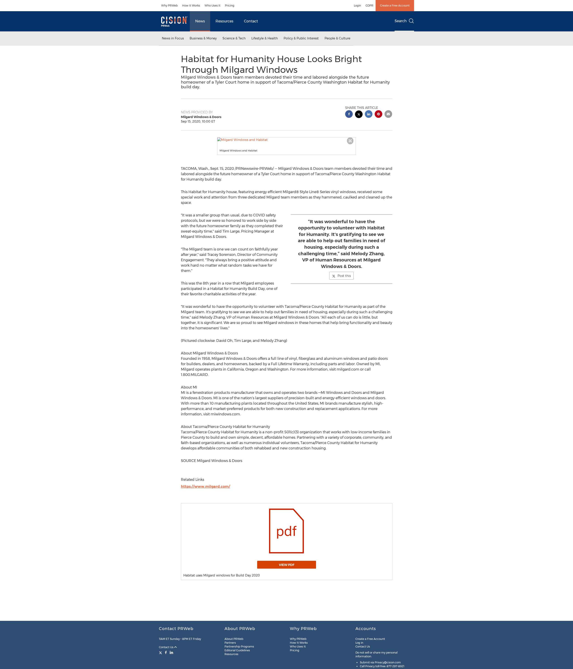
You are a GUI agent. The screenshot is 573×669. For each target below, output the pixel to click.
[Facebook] (166, 652)
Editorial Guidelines (237, 650)
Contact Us (166, 647)
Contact (251, 21)
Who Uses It (212, 5)
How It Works (191, 5)
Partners (230, 642)
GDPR (369, 5)
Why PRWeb (169, 5)
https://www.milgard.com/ (205, 486)
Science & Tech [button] (234, 38)
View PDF (286, 565)
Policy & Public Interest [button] (301, 38)
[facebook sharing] (349, 114)
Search (401, 21)
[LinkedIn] (171, 652)
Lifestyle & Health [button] (264, 38)
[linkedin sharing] (368, 114)
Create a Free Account (395, 5)
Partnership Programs (239, 646)
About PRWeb (233, 639)
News (200, 21)
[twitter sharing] (359, 114)
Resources (224, 21)
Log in (359, 642)
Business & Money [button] (203, 38)
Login (357, 5)
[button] (286, 140)
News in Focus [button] (173, 38)
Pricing (229, 5)
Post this (344, 276)
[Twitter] (161, 652)
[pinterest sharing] (378, 114)
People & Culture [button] (337, 38)
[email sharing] (388, 114)
